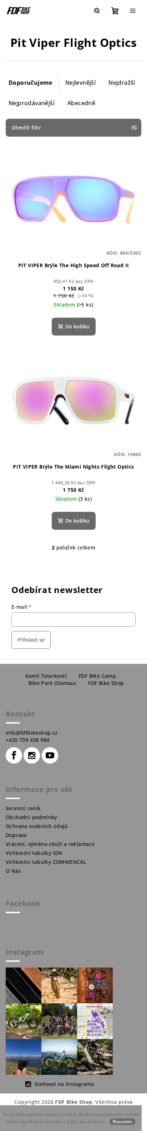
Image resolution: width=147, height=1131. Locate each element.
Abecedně (81, 103)
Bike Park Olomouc (53, 683)
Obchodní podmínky (31, 817)
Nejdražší (121, 83)
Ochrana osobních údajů (37, 826)
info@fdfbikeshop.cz (32, 732)
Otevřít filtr (26, 127)
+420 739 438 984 (27, 739)
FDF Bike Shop (106, 683)
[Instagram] (32, 755)
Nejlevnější (80, 83)
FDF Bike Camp (97, 675)
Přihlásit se (31, 639)
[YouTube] (50, 755)
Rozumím (122, 1121)
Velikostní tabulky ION (34, 853)
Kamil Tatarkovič (46, 675)
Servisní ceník (23, 808)
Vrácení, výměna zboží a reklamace (50, 844)
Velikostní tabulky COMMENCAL (46, 861)
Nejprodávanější (32, 103)
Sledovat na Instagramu (65, 1084)
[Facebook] (14, 755)
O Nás (13, 870)
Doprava (16, 835)
